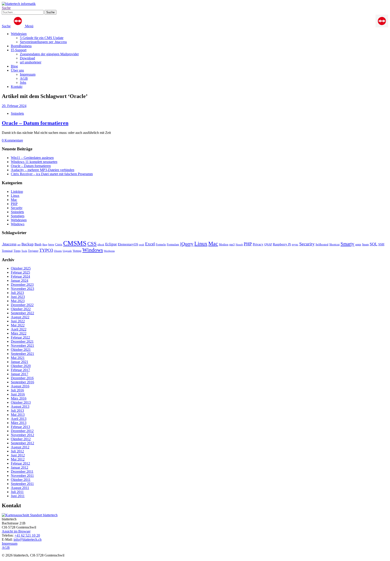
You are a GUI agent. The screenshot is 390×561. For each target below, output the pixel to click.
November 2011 (22, 475)
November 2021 (22, 345)
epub (141, 244)
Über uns (17, 70)
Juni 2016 (18, 394)
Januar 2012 (19, 467)
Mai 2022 (18, 325)
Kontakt (16, 86)
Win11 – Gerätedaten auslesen (32, 158)
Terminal (7, 250)
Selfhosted (322, 244)
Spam (365, 244)
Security (17, 208)
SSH (381, 244)
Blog (14, 66)
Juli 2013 (17, 410)
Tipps (17, 250)
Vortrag (77, 250)
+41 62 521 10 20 (27, 535)
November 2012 (22, 435)
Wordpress (109, 251)
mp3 (232, 244)
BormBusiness (21, 46)
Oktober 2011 (20, 480)
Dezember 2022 (22, 305)
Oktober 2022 (21, 309)
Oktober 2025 (21, 268)
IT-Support (18, 50)
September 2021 (22, 354)
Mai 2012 (18, 459)
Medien (223, 244)
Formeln (161, 244)
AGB (24, 78)
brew (51, 244)
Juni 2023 (18, 297)
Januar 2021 (19, 362)
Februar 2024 (20, 276)
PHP (14, 204)
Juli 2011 (17, 492)
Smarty (347, 243)
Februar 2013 (20, 427)
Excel (150, 244)
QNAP (268, 244)
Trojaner (33, 250)
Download (27, 58)
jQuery (186, 244)
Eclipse (111, 244)
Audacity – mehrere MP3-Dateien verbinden (42, 170)
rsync (295, 244)
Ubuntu (58, 251)
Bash (38, 244)
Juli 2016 (17, 390)
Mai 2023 (18, 301)
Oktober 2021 (21, 349)
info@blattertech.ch (28, 539)
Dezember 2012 (22, 431)
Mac (14, 200)
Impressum (27, 74)
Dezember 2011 (22, 471)
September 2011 (22, 484)
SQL (373, 244)
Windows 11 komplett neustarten (34, 162)
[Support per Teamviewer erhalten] (382, 26)
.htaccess (9, 244)
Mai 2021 (18, 358)
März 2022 (18, 333)
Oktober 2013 (21, 402)
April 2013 (18, 419)
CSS (92, 244)
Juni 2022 (18, 321)
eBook (101, 244)
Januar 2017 (19, 374)
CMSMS (74, 243)
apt (19, 244)
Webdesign (19, 34)
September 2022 (22, 313)
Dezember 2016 (22, 378)
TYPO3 (46, 250)
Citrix (58, 244)
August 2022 (20, 317)
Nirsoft (239, 244)
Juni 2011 (18, 496)
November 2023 (22, 289)
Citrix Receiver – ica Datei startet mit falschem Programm (52, 174)
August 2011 (20, 488)
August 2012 (20, 447)
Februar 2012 (20, 463)
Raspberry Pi (282, 244)
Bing (44, 244)
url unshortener (30, 62)
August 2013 (20, 406)
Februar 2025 (20, 272)
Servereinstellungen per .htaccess (43, 42)
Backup (27, 244)
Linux (15, 196)
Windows (17, 224)
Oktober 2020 (21, 366)
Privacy (258, 244)
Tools (24, 251)
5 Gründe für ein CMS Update (41, 38)
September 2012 (22, 443)
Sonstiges (17, 216)
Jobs (23, 82)
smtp (358, 244)
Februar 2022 (20, 337)
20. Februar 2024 (14, 106)
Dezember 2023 (22, 284)
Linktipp (17, 191)
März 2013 (18, 423)
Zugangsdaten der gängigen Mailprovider (49, 54)
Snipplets (17, 113)
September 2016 (22, 382)
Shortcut (334, 244)
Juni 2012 (18, 455)
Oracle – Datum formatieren (35, 123)
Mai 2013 (18, 415)
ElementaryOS (128, 244)
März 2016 (18, 398)
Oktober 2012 (21, 439)
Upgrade (67, 251)
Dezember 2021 (22, 341)
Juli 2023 (17, 293)
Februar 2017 (20, 370)
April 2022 (18, 329)
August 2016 (20, 386)
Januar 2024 (19, 280)
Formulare (173, 244)
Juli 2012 (17, 451)
